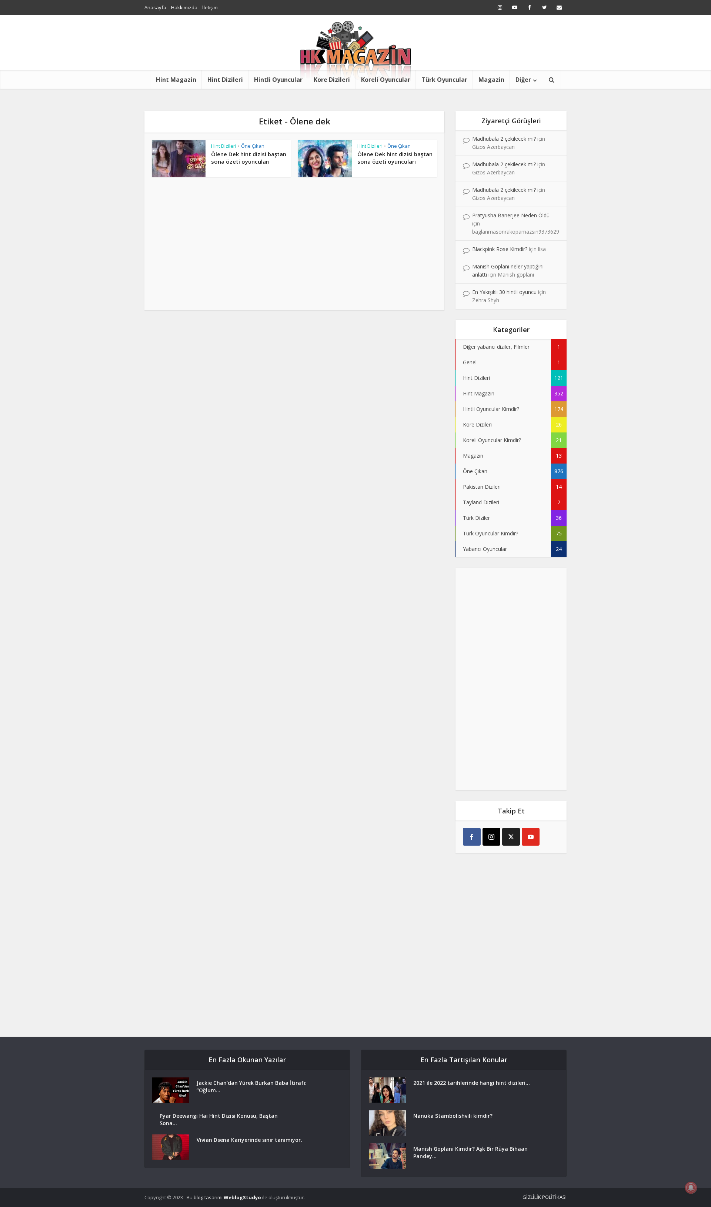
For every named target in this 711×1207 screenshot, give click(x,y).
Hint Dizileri (225, 80)
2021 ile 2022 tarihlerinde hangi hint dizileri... (471, 1082)
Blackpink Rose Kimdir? (499, 249)
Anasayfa (155, 7)
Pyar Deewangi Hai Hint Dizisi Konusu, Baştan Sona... (219, 1119)
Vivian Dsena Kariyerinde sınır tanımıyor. (249, 1139)
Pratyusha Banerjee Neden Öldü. (511, 215)
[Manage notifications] (691, 1188)
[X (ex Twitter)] (511, 837)
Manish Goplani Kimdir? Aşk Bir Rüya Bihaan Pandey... (470, 1152)
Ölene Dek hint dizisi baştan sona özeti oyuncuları (248, 157)
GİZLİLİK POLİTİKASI (545, 1197)
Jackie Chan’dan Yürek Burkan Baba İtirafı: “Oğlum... (252, 1086)
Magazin (491, 80)
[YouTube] (531, 837)
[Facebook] (472, 837)
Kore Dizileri (332, 80)
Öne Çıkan (252, 146)
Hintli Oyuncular (278, 80)
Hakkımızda (184, 7)
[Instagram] (491, 837)
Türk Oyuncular (444, 80)
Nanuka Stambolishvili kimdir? (453, 1115)
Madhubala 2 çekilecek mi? (504, 138)
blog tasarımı (208, 1197)
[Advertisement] (294, 247)
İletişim (210, 7)
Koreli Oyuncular (385, 80)
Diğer (523, 80)
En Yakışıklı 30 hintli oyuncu (504, 291)
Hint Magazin (176, 80)
